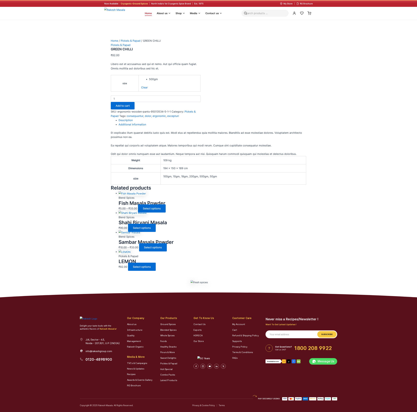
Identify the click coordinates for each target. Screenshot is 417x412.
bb (298, 361)
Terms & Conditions (242, 352)
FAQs (235, 358)
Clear (144, 87)
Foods (163, 341)
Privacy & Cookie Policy (203, 405)
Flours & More (167, 352)
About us (162, 13)
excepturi (173, 116)
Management (134, 341)
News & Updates (135, 368)
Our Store (199, 341)
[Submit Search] (245, 13)
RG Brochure (134, 385)
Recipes (131, 374)
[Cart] (309, 13)
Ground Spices (168, 324)
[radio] (173, 79)
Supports (237, 341)
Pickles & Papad (168, 363)
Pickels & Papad (130, 40)
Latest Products (168, 380)
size (124, 83)
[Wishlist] (301, 13)
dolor (148, 116)
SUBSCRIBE (327, 334)
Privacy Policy (239, 346)
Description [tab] (126, 120)
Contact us (212, 13)
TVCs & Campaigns (137, 363)
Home (148, 13)
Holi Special (166, 369)
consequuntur (135, 116)
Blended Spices (168, 330)
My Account (238, 324)
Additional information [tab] (132, 124)
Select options (152, 208)
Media (193, 13)
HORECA (198, 335)
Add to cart (123, 105)
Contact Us (200, 324)
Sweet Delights (168, 358)
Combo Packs (167, 374)
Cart (234, 330)
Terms (222, 405)
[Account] (294, 13)
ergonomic (159, 116)
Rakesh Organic (135, 346)
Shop (179, 13)
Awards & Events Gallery (139, 380)
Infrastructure (134, 330)
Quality (130, 335)
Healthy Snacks (168, 346)
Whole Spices (167, 335)
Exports (198, 330)
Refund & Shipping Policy (245, 335)
